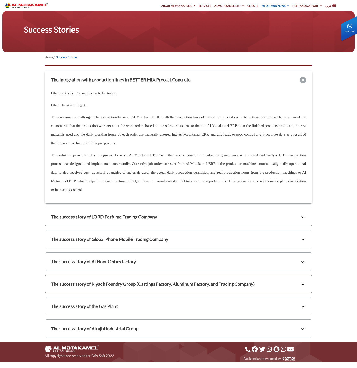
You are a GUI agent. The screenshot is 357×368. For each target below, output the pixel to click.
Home (49, 57)
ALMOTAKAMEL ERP (227, 5)
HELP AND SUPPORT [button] (305, 5)
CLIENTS (252, 5)
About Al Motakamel (177, 5)
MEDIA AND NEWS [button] (274, 5)
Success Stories (67, 57)
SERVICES (205, 5)
